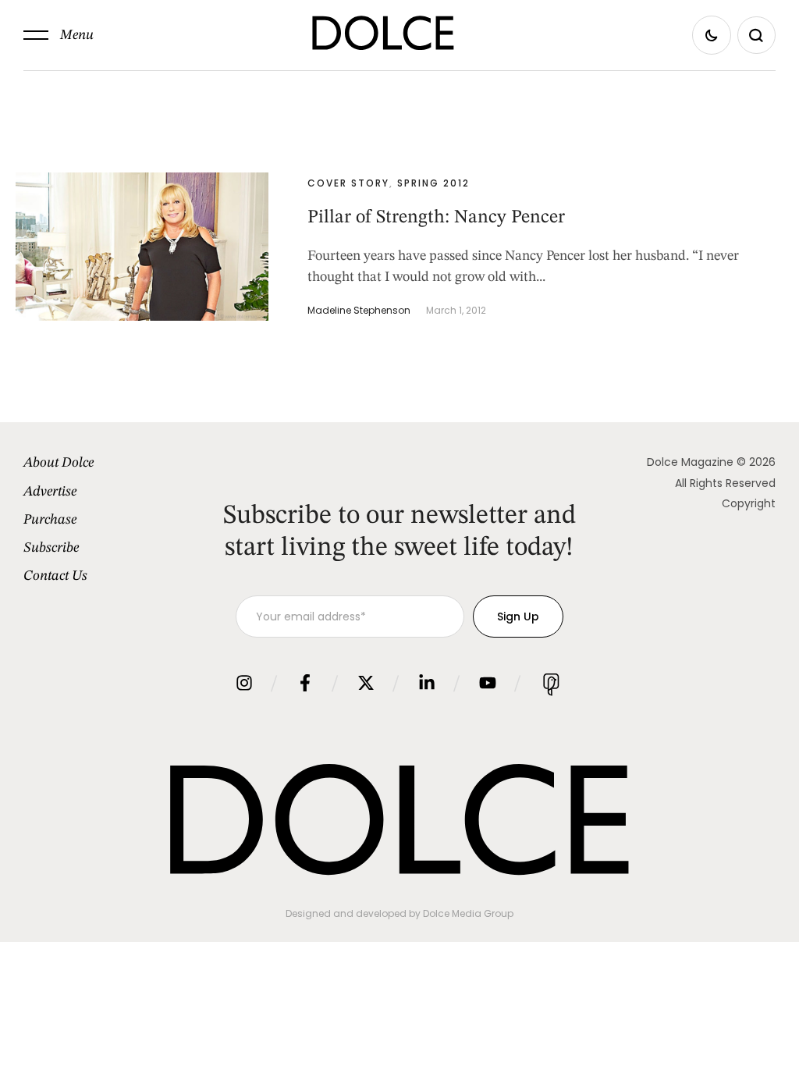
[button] (58, 35)
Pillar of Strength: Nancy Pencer (436, 217)
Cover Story (348, 183)
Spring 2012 (433, 183)
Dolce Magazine (690, 462)
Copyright (749, 503)
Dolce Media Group (468, 913)
